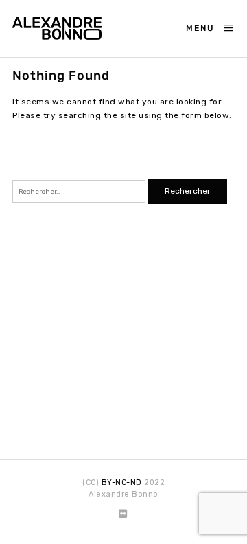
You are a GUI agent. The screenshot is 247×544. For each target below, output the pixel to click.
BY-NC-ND (122, 482)
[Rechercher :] (80, 191)
